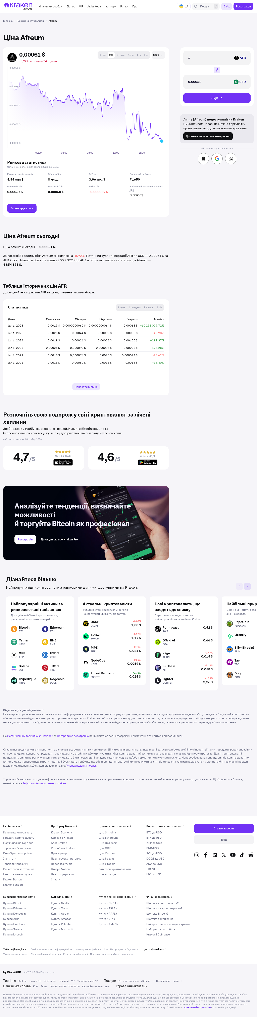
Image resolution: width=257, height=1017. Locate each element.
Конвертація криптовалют (165, 826)
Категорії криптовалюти (115, 869)
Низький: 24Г (55, 186)
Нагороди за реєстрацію (73, 736)
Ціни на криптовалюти (115, 826)
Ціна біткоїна (107, 832)
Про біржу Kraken (64, 826)
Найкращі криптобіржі (161, 929)
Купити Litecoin (13, 934)
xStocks (145, 981)
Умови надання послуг (16, 954)
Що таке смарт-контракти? (164, 908)
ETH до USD (154, 837)
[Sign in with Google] (217, 158)
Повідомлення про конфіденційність (51, 949)
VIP (73, 981)
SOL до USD (154, 853)
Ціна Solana (106, 858)
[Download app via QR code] (230, 158)
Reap (175, 981)
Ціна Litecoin (107, 864)
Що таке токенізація (159, 919)
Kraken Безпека (61, 832)
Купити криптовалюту (17, 832)
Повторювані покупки (17, 874)
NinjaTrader (50, 981)
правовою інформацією (197, 1007)
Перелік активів (61, 864)
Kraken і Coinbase (158, 934)
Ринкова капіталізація (20, 174)
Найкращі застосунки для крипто (168, 924)
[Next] (247, 586)
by (12, 972)
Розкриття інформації (75, 954)
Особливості (12, 826)
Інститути (9, 858)
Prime (44, 986)
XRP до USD (154, 843)
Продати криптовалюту (18, 837)
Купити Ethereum (14, 908)
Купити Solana (12, 929)
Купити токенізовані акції (117, 897)
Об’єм (92, 174)
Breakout (64, 981)
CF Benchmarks (161, 981)
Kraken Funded (13, 884)
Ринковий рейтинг (140, 174)
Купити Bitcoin (12, 903)
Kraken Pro (35, 981)
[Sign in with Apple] (203, 158)
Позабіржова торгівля (17, 853)
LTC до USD (153, 874)
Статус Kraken (60, 869)
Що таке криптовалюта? (162, 903)
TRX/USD (152, 869)
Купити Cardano (13, 924)
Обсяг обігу (54, 174)
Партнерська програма (66, 858)
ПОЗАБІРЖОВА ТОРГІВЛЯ (65, 986)
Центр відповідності (154, 949)
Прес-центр (59, 853)
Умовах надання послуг (81, 765)
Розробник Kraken (63, 848)
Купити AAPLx (108, 913)
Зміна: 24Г (95, 186)
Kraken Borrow (12, 879)
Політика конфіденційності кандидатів (112, 954)
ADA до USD (154, 864)
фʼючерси (46, 736)
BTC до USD (154, 832)
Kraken (22, 981)
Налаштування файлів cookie (91, 949)
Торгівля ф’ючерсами (17, 848)
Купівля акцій (61, 897)
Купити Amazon (61, 919)
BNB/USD (152, 848)
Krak (35, 986)
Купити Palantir (61, 924)
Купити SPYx (107, 919)
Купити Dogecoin (14, 913)
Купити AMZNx (108, 924)
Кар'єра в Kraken (62, 837)
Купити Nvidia (60, 903)
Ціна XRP (104, 848)
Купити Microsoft (62, 929)
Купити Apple (60, 913)
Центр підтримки (62, 874)
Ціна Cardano (107, 853)
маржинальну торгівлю (22, 736)
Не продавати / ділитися (124, 949)
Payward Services (128, 981)
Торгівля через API (15, 864)
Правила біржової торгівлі (46, 954)
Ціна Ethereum (108, 837)
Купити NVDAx (108, 903)
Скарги (55, 879)
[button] (50, 6)
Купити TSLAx (108, 908)
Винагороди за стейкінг (18, 869)
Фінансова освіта (159, 897)
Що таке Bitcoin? (157, 913)
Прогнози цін (107, 874)
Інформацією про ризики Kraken (44, 783)
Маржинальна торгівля (18, 843)
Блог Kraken (59, 843)
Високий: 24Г (14, 186)
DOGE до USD (155, 858)
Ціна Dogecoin (108, 843)
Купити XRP (11, 919)
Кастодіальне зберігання (96, 986)
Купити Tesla (59, 908)
